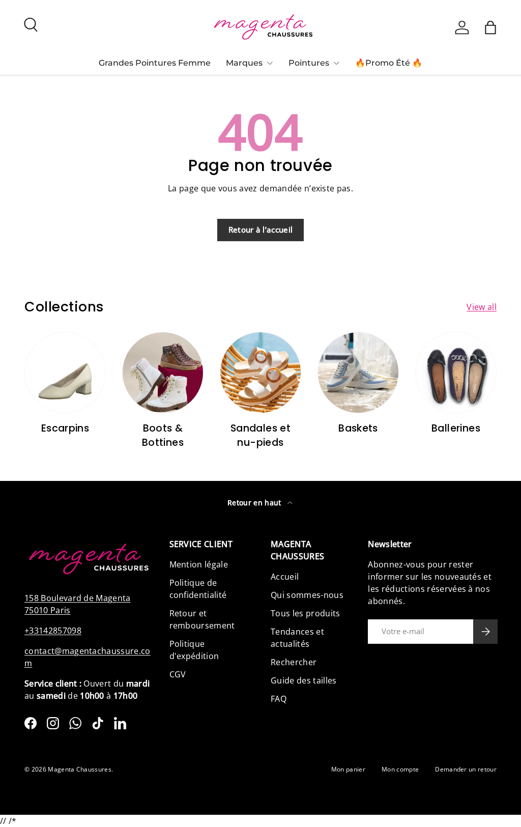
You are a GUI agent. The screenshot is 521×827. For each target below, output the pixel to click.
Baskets (358, 428)
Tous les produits (305, 613)
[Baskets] (358, 372)
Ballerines (455, 428)
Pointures (308, 63)
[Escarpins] (65, 372)
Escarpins (65, 428)
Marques (244, 63)
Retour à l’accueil (260, 229)
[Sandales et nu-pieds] (260, 372)
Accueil (285, 576)
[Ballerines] (456, 372)
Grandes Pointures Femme (155, 63)
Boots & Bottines (163, 435)
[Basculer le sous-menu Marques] (270, 63)
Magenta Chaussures (79, 769)
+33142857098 (52, 630)
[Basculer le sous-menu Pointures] (336, 63)
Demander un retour (466, 769)
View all (482, 306)
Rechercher (293, 662)
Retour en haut (255, 502)
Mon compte (400, 769)
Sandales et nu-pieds (260, 435)
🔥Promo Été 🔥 (388, 63)
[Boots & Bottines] (163, 372)
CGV (177, 674)
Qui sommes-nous (307, 595)
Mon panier (348, 769)
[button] (490, 27)
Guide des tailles (303, 680)
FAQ (278, 698)
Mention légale (198, 564)
